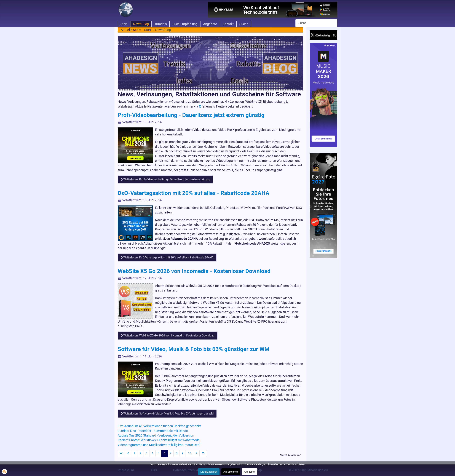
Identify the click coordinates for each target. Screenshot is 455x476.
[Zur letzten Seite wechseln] (203, 453)
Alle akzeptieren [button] (208, 471)
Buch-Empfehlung (184, 24)
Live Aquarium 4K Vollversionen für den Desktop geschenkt (159, 426)
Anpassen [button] (249, 471)
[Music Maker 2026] (324, 95)
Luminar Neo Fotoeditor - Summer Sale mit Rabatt (153, 431)
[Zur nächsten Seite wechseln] (196, 453)
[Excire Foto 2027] (324, 205)
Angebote (210, 24)
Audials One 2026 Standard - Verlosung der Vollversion (156, 435)
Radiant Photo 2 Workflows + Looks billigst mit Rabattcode (159, 440)
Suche (243, 24)
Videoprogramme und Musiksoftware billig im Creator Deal (159, 445)
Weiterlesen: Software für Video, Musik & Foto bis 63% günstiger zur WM (168, 413)
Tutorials (160, 24)
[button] (4, 471)
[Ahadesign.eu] (126, 9)
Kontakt (228, 24)
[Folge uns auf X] (324, 35)
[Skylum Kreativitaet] (272, 10)
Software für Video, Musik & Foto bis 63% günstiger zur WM (193, 349)
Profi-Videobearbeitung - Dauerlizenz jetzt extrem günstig (192, 115)
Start (124, 24)
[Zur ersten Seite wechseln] (121, 453)
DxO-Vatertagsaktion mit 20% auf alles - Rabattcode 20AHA (193, 193)
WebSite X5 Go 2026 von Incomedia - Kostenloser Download (194, 271)
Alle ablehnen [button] (230, 471)
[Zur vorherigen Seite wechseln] (128, 453)
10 (189, 453)
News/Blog (141, 24)
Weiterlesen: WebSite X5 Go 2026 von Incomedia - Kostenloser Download (169, 335)
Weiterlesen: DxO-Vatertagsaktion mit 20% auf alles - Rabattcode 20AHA (168, 257)
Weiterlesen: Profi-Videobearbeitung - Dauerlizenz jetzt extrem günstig (166, 179)
